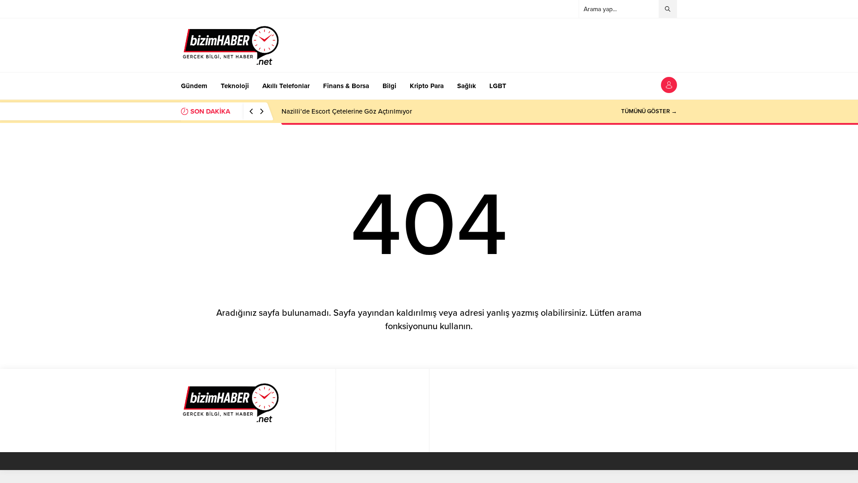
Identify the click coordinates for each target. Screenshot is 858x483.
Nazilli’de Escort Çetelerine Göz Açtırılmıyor (347, 111)
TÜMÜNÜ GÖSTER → (649, 111)
